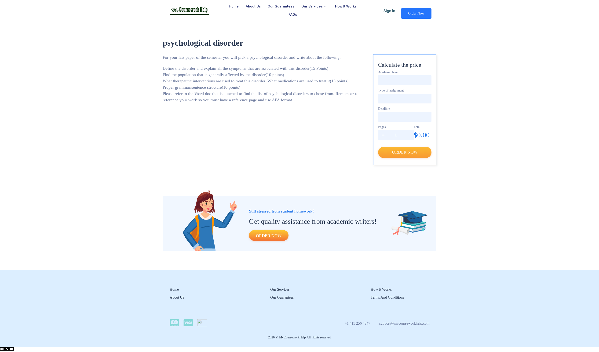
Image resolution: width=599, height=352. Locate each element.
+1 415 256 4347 (357, 323)
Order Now (416, 13)
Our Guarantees (281, 6)
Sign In (389, 11)
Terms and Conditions (387, 297)
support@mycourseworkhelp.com (404, 323)
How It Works (346, 6)
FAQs (293, 14)
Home (234, 6)
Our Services (312, 6)
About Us (253, 6)
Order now (405, 152)
